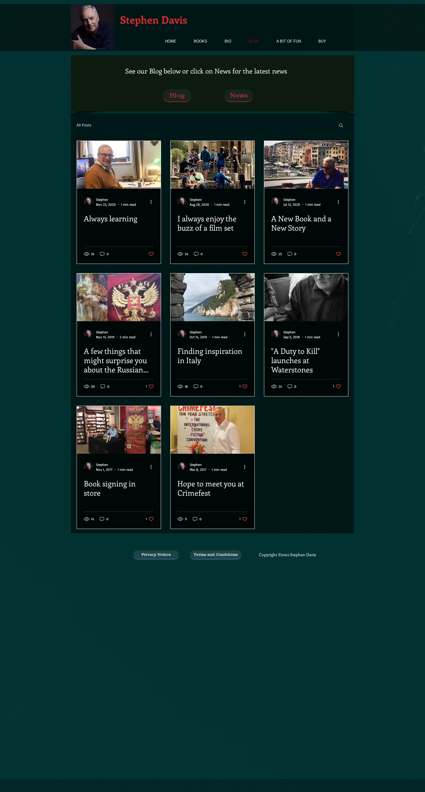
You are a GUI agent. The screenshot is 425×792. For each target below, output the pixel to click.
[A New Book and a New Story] (306, 165)
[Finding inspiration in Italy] (212, 297)
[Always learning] (119, 165)
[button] (341, 126)
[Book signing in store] (119, 430)
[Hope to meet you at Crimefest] (212, 430)
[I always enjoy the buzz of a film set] (212, 165)
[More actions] (152, 201)
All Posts (84, 124)
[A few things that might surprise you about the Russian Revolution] (119, 297)
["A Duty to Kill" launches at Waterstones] (306, 297)
